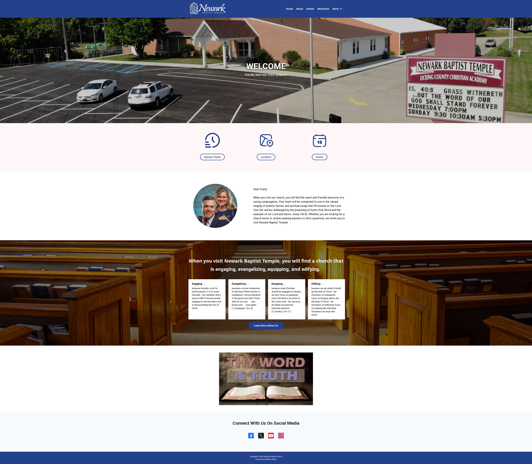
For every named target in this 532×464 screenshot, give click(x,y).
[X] (261, 436)
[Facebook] (251, 436)
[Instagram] (281, 436)
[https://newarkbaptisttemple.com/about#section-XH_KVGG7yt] (212, 140)
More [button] (336, 8)
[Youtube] (271, 436)
